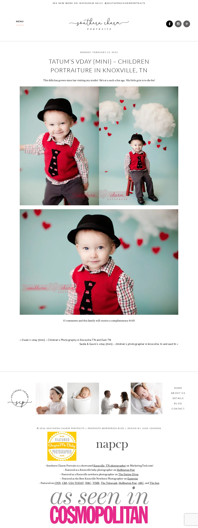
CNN (58, 483)
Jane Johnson (151, 428)
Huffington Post (126, 470)
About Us (178, 393)
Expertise (132, 478)
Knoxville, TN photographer (109, 465)
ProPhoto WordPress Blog (106, 428)
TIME (95, 483)
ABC (141, 483)
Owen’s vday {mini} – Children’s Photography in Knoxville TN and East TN (66, 340)
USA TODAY (76, 483)
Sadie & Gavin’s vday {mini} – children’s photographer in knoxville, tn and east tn (127, 344)
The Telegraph (109, 483)
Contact (178, 408)
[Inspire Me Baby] (61, 460)
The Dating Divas (128, 474)
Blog (178, 403)
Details (178, 398)
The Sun (154, 483)
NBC (88, 483)
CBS (64, 483)
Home (178, 388)
